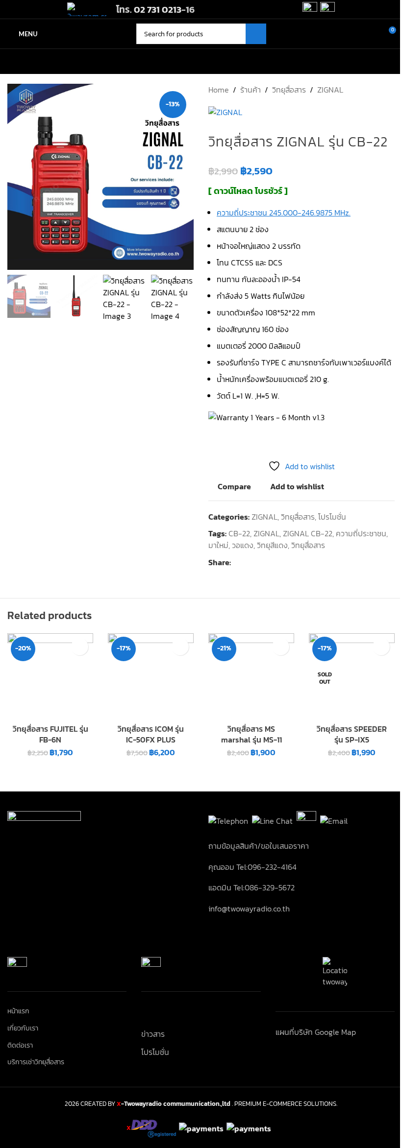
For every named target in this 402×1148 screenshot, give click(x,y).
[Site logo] (86, 8)
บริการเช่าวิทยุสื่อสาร (35, 1062)
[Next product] (389, 90)
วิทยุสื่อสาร (289, 90)
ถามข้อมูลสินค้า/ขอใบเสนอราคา (258, 846)
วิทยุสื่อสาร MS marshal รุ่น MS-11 (251, 734)
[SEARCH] (256, 34)
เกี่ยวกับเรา (22, 1028)
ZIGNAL (330, 90)
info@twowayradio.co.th (249, 908)
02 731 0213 (157, 9)
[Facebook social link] (237, 562)
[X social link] (248, 562)
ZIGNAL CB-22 (307, 533)
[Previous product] (365, 90)
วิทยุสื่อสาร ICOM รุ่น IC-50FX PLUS (151, 734)
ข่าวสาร (153, 1033)
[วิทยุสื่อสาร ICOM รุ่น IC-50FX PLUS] (151, 676)
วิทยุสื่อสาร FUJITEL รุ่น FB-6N (50, 734)
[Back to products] (377, 90)
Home (218, 90)
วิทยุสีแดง (272, 545)
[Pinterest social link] (260, 562)
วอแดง (242, 545)
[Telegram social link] (284, 562)
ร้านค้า (250, 90)
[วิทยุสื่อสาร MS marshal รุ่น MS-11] (251, 676)
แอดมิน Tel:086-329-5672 (251, 887)
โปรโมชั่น (332, 517)
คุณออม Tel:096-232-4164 (252, 867)
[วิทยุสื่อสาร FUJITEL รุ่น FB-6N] (50, 676)
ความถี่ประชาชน (361, 533)
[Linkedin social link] (272, 562)
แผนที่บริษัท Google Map (316, 1032)
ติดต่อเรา (20, 1046)
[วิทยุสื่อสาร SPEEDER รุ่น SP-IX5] (352, 676)
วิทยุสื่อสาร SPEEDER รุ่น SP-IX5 (352, 734)
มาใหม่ (218, 545)
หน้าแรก (18, 1011)
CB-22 (239, 533)
